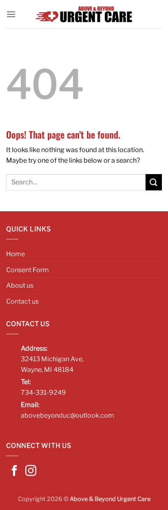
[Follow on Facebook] (14, 471)
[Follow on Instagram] (30, 471)
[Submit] (154, 182)
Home (15, 254)
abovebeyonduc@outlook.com (67, 415)
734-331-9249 (43, 392)
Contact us (22, 301)
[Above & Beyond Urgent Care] (84, 14)
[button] (11, 14)
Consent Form (27, 270)
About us (19, 285)
